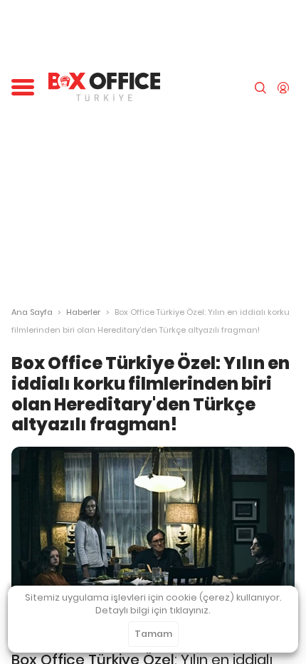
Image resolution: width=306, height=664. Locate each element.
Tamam (153, 634)
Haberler (83, 312)
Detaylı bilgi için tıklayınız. (153, 610)
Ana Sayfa (32, 312)
